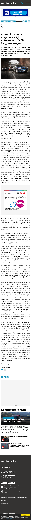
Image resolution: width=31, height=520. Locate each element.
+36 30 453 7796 (7, 477)
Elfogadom (25, 515)
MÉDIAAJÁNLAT (4, 508)
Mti (1, 24)
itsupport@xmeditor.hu (9, 475)
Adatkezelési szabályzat (9, 518)
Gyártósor (8, 21)
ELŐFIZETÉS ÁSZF (4, 503)
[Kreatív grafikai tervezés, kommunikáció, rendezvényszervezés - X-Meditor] (9, 512)
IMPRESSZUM (3, 500)
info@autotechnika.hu (9, 471)
